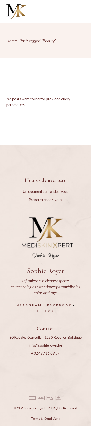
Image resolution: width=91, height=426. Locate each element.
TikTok (46, 311)
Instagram (28, 305)
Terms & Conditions (45, 418)
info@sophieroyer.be (45, 345)
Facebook (59, 305)
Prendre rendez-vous (45, 199)
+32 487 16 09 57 (45, 353)
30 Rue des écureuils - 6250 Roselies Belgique (45, 337)
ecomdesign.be (36, 408)
